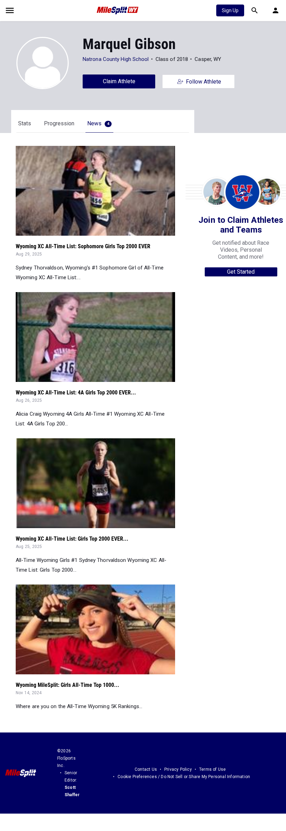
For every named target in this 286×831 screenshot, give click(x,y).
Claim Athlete (119, 81)
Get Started (241, 271)
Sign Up (230, 10)
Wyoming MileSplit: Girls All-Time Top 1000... (67, 685)
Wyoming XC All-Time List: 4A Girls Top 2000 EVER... (76, 392)
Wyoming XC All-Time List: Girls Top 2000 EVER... (72, 538)
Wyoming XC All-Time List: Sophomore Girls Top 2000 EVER (83, 246)
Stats (24, 123)
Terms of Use (212, 769)
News (98, 123)
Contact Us (146, 769)
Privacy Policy (178, 769)
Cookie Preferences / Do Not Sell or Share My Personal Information (184, 776)
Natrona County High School (116, 59)
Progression (59, 123)
